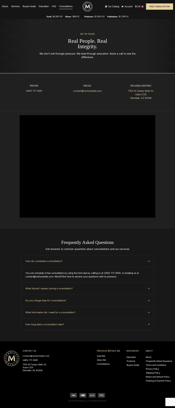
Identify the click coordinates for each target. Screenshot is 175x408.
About (5, 6)
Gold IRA (101, 356)
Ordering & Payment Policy (158, 380)
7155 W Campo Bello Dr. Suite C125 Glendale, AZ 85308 (141, 94)
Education (44, 6)
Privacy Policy (152, 369)
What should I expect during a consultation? (49, 288)
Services (15, 6)
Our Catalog (113, 6)
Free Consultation (159, 6)
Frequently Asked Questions (159, 361)
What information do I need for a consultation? (50, 312)
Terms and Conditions (156, 365)
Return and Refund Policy (158, 376)
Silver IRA (101, 360)
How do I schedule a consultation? (43, 261)
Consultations (66, 6)
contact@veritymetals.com (87, 90)
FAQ (54, 6)
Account (128, 6)
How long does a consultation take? (44, 324)
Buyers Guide (29, 6)
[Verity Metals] (87, 6)
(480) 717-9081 (34, 90)
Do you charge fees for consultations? (45, 300)
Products (131, 361)
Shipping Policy (153, 373)
